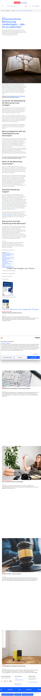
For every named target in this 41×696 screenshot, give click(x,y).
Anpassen (20, 357)
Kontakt (39, 689)
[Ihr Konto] (33, 6)
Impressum (10, 689)
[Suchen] (25, 6)
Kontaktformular (18, 684)
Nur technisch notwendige (7, 694)
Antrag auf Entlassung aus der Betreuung (16, 96)
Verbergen (7, 252)
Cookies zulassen (33, 357)
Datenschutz (29, 689)
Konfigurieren (18, 694)
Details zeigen (35, 354)
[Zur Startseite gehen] (20, 3)
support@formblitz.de (19, 679)
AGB (19, 689)
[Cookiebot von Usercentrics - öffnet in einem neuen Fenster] (35, 338)
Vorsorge (4, 17)
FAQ (1, 689)
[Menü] (2, 6)
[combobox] (14, 6)
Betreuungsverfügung (8, 215)
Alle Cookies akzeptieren (27, 694)
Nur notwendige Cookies (7, 357)
